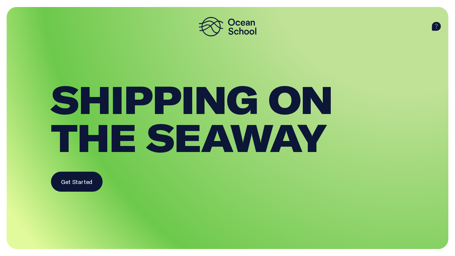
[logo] (227, 27)
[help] (436, 27)
